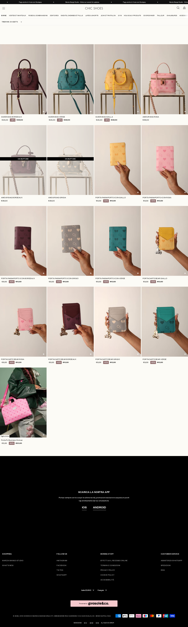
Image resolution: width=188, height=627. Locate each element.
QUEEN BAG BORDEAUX (11, 117)
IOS (84, 507)
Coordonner (149, 15)
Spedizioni (166, 565)
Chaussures (172, 15)
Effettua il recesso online (114, 560)
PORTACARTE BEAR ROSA (12, 359)
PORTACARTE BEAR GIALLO (155, 278)
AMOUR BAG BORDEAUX (11, 197)
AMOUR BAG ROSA (151, 117)
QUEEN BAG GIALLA (104, 117)
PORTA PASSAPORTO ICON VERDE (110, 278)
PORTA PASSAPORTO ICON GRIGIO (63, 278)
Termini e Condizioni (110, 565)
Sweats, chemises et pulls (72, 15)
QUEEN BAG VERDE (56, 117)
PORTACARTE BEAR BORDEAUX (62, 359)
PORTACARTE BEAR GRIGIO (107, 359)
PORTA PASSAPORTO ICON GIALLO (110, 197)
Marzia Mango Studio (13, 560)
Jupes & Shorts (91, 15)
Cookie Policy (107, 575)
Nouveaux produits (132, 15)
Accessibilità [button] (107, 580)
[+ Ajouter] (44, 112)
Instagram (62, 560)
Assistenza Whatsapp (171, 560)
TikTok (60, 570)
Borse (4, 15)
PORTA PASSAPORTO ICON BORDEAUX (18, 278)
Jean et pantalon (108, 15)
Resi (163, 570)
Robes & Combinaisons (38, 15)
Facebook (62, 565)
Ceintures (54, 15)
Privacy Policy (107, 570)
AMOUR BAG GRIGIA (57, 197)
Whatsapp (62, 575)
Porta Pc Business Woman (12, 440)
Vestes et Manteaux (17, 15)
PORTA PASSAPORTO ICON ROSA (157, 197)
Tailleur (160, 15)
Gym (120, 15)
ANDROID (99, 507)
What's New (8, 565)
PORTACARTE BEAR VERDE (155, 359)
